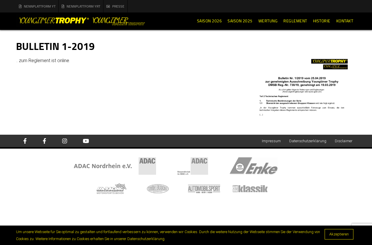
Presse (118, 6)
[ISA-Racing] (117, 188)
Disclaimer (344, 141)
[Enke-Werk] (264, 165)
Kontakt (344, 21)
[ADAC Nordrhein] (125, 165)
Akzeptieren (339, 234)
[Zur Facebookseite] (25, 141)
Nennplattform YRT (83, 6)
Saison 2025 (240, 21)
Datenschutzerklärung (307, 141)
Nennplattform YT (40, 6)
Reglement (295, 21)
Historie (321, 21)
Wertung (268, 21)
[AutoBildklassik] (255, 188)
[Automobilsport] (210, 188)
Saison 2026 (209, 21)
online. (63, 60)
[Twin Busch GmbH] (163, 188)
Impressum (271, 141)
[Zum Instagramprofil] (64, 141)
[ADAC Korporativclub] (204, 165)
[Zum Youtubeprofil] (86, 141)
